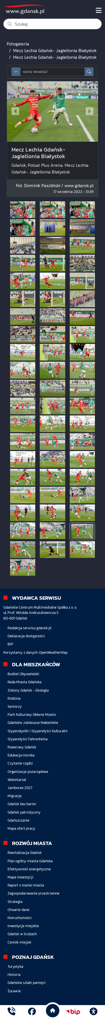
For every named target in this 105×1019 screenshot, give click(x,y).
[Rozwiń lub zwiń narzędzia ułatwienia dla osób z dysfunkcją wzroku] (94, 1012)
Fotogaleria (18, 43)
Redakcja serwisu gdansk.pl (29, 628)
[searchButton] (89, 71)
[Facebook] (32, 1012)
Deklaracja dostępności (26, 636)
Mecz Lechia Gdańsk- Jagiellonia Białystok (55, 50)
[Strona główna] (11, 1012)
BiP (10, 644)
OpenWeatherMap (53, 652)
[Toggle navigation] (99, 10)
